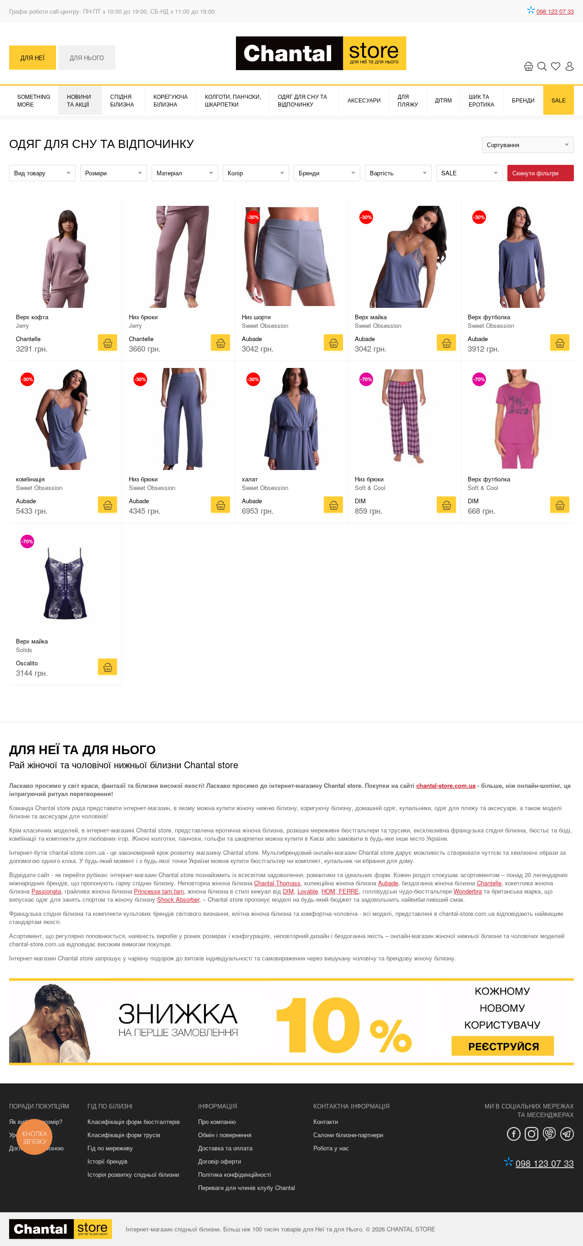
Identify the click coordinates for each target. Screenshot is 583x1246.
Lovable (307, 891)
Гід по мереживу (110, 1148)
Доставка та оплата (225, 1148)
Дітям (443, 100)
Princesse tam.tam (159, 891)
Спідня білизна (122, 100)
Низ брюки (143, 316)
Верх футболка (489, 316)
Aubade (388, 882)
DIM (288, 891)
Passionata (46, 891)
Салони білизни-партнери (348, 1134)
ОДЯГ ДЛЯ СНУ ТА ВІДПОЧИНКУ (302, 100)
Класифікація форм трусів (123, 1134)
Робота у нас (331, 1148)
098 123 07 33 (555, 11)
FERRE (349, 891)
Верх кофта (32, 316)
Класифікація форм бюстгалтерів (133, 1121)
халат (250, 479)
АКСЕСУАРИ (364, 100)
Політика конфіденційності (234, 1174)
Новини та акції (79, 100)
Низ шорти (256, 316)
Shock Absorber (178, 899)
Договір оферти (219, 1161)
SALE (559, 100)
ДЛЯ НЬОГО (87, 57)
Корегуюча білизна (170, 100)
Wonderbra (468, 891)
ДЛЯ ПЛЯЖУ (408, 100)
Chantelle (489, 882)
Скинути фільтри (535, 173)
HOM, (330, 891)
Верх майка (371, 316)
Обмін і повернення (224, 1134)
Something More (33, 100)
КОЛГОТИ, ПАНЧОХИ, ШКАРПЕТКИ (233, 100)
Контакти (325, 1121)
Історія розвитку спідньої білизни (133, 1174)
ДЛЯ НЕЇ (32, 57)
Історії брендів (107, 1161)
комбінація (30, 479)
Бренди (523, 100)
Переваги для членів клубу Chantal (246, 1187)
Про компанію (217, 1121)
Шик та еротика (481, 100)
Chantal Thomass (277, 882)
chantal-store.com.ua (446, 785)
